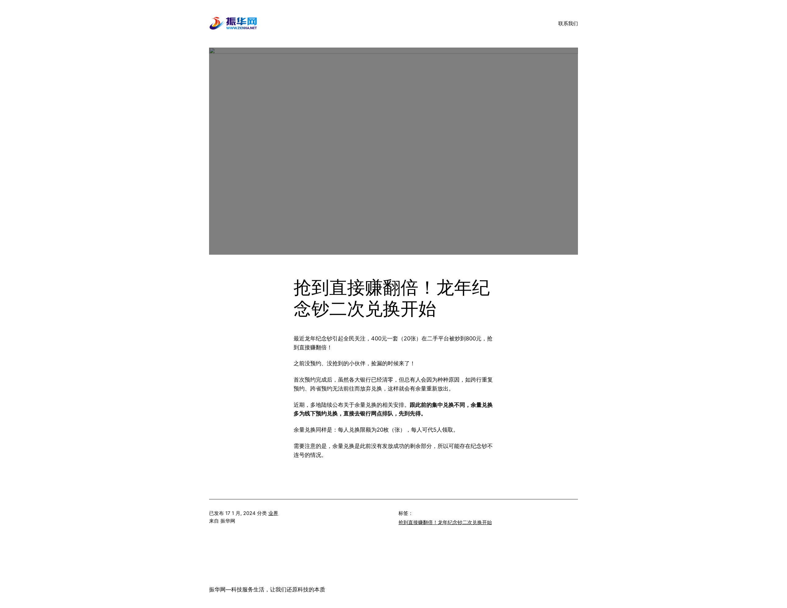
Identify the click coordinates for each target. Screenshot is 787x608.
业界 (273, 513)
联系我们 (568, 23)
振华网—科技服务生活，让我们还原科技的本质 (267, 589)
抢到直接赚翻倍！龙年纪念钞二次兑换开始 (445, 522)
